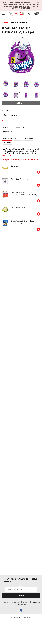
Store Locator (16, 602)
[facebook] (21, 610)
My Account (5, 602)
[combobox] (21, 115)
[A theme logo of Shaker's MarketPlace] (16, 14)
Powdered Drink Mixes (26, 23)
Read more (6, 155)
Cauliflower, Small (18, 208)
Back (5, 22)
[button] (5, 82)
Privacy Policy (36, 602)
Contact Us (26, 602)
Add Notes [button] (6, 121)
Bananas (14, 166)
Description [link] (7, 138)
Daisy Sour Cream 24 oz (20, 179)
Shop (12, 23)
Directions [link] (7, 142)
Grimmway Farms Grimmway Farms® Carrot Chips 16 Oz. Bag (24, 193)
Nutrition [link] (17, 138)
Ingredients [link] (28, 138)
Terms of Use (22, 605)
